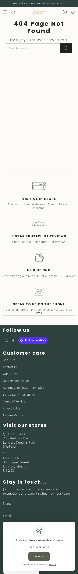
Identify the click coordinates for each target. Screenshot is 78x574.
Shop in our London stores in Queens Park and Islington (39, 206)
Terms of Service (14, 401)
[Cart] (73, 12)
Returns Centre (13, 415)
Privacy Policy (11, 408)
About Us (9, 360)
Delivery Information (16, 381)
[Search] (66, 48)
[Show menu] (5, 12)
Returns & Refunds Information (23, 387)
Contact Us (10, 367)
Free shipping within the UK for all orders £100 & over (39, 276)
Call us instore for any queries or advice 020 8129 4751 (39, 311)
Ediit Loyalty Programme (19, 394)
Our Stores (10, 374)
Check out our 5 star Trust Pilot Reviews (39, 242)
